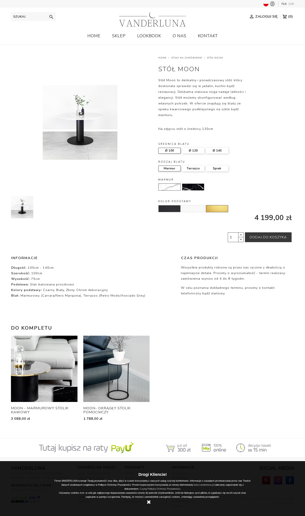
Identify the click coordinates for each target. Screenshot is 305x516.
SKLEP (118, 36)
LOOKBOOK (149, 36)
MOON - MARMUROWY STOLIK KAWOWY (40, 410)
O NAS (179, 36)
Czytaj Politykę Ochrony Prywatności (160, 488)
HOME (93, 36)
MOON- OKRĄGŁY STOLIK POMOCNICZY (107, 410)
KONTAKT (208, 36)
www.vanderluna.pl (203, 484)
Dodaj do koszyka (268, 237)
